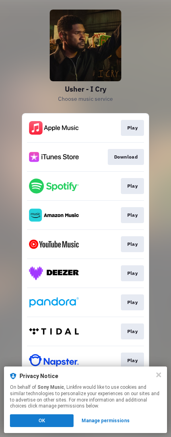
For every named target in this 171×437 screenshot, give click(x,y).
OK (42, 420)
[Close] (158, 374)
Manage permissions (106, 420)
